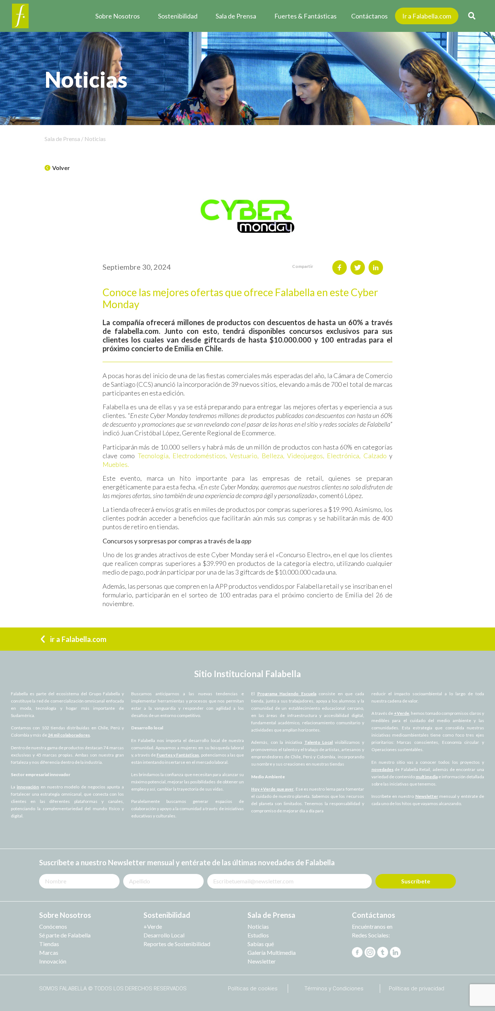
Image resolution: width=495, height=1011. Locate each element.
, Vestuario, (244, 456)
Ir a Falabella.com (426, 16)
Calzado (375, 456)
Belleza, (274, 456)
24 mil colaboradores (69, 735)
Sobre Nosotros (117, 16)
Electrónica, (344, 456)
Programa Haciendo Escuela (286, 693)
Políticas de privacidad (416, 988)
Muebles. (116, 464)
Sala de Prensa (236, 16)
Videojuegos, (305, 456)
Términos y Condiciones (333, 988)
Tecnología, (154, 456)
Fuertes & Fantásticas (305, 16)
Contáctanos (369, 16)
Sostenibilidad (177, 16)
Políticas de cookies (253, 988)
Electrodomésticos (198, 456)
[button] (57, 168)
